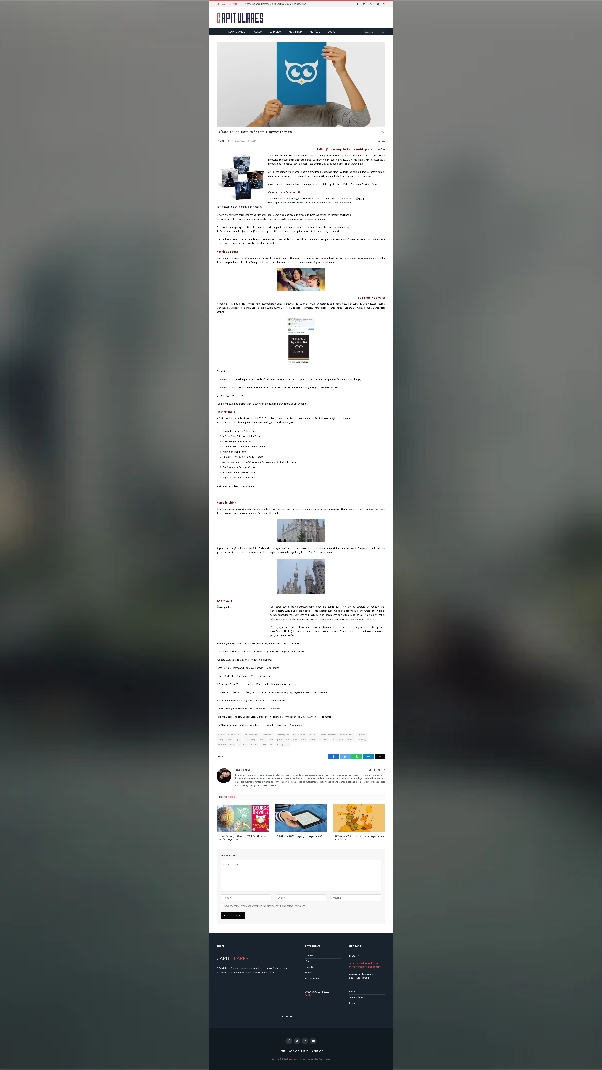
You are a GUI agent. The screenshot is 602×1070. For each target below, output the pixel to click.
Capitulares (267, 734)
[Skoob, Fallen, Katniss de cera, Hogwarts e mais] (301, 84)
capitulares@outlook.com (363, 963)
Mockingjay (337, 739)
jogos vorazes (266, 739)
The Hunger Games (248, 744)
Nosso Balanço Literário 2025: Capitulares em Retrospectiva (242, 838)
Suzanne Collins (226, 744)
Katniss (324, 739)
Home (352, 991)
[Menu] (219, 31)
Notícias (315, 31)
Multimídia (295, 31)
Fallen (312, 734)
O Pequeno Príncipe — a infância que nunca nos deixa (359, 838)
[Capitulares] (240, 18)
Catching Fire (283, 734)
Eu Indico (275, 31)
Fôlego (257, 31)
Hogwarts (361, 734)
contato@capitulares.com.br (365, 966)
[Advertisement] (328, 17)
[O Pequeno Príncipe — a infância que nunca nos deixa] (359, 818)
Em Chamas (299, 734)
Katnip (313, 739)
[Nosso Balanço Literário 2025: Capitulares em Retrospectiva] (243, 818)
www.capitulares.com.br (362, 974)
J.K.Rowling (250, 739)
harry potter (346, 734)
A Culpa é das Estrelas (229, 734)
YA (271, 744)
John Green (283, 739)
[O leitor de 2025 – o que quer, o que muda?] (301, 818)
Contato (353, 1002)
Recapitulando (236, 31)
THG (264, 744)
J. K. (239, 739)
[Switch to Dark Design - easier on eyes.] (384, 4)
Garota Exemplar (327, 734)
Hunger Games (225, 739)
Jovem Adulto (299, 739)
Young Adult (282, 744)
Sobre (331, 31)
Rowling (363, 739)
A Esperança (251, 734)
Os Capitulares (356, 997)
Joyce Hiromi (225, 141)
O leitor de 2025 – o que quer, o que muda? (299, 836)
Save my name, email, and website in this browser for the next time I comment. (264, 905)
